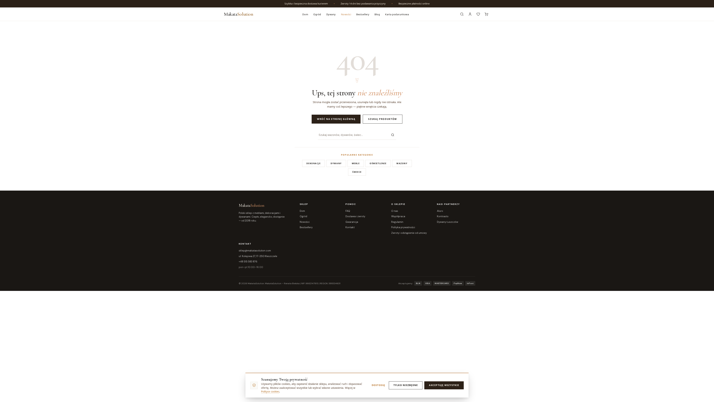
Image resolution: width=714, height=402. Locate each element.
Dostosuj (378, 385)
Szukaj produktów (382, 119)
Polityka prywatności (403, 227)
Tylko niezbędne (405, 385)
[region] (357, 3)
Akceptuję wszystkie (444, 385)
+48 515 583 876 (248, 261)
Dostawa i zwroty (355, 216)
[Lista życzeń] (478, 14)
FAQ (347, 211)
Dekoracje (313, 163)
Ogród (317, 14)
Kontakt (350, 227)
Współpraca (398, 216)
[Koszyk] (486, 14)
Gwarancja (351, 222)
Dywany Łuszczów (447, 222)
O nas (394, 211)
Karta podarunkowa (397, 14)
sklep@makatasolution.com (255, 250)
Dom (305, 14)
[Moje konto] (470, 14)
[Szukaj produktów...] (462, 14)
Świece (356, 171)
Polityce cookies (270, 391)
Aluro (440, 211)
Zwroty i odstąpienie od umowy (409, 232)
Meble (356, 163)
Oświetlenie (378, 163)
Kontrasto (442, 216)
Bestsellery (362, 14)
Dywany (331, 14)
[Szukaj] (392, 135)
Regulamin (397, 222)
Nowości (346, 14)
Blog (377, 14)
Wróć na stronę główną (336, 119)
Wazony (401, 163)
